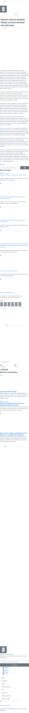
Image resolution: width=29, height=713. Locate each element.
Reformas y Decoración (5, 128)
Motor (2, 689)
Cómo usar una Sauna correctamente (8, 270)
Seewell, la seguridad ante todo (7, 292)
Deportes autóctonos (6, 686)
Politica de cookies (5, 698)
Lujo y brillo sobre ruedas (8, 391)
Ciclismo (16, 14)
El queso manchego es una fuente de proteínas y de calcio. (13, 175)
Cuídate (3, 683)
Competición (4, 680)
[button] (8, 365)
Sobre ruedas (4, 692)
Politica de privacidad (6, 695)
